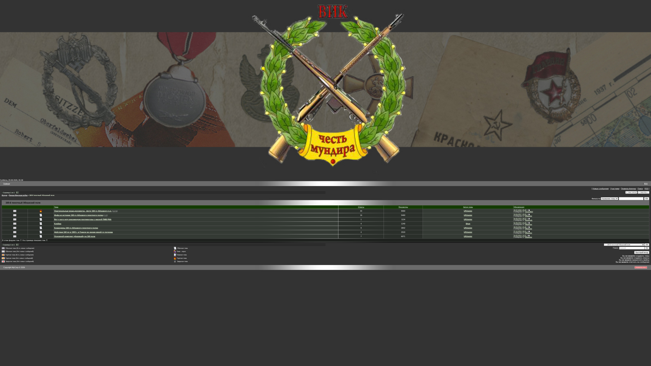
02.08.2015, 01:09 (520, 223)
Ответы (361, 207)
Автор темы (468, 207)
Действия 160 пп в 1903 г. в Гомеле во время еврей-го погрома (83, 232)
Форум (4, 195)
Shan (468, 224)
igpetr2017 (529, 212)
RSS (646, 184)
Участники (614, 189)
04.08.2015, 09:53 (520, 218)
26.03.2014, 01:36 (520, 227)
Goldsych (528, 220)
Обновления (519, 207)
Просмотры (403, 207)
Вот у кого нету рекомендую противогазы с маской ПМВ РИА (82, 219)
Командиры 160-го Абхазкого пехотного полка (76, 228)
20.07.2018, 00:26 (520, 210)
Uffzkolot (468, 211)
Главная (6, 184)
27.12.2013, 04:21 (520, 231)
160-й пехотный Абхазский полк (41, 195)
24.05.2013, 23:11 (520, 235)
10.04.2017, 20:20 (520, 214)
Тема (56, 207)
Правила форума (628, 189)
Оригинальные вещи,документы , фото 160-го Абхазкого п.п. (83, 211)
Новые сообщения (601, 189)
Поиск (640, 189)
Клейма (57, 224)
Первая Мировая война (18, 195)
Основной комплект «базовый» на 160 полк (74, 236)
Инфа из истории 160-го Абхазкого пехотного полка (78, 215)
